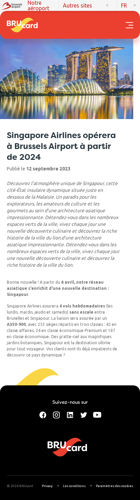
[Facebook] (43, 415)
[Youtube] (97, 415)
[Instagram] (56, 415)
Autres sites (77, 5)
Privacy (47, 486)
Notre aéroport (38, 5)
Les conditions (74, 486)
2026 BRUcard (22, 486)
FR (124, 5)
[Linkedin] (70, 415)
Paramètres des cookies (114, 486)
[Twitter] (84, 415)
